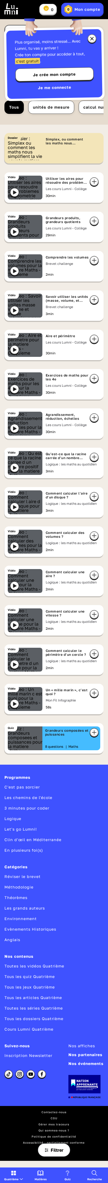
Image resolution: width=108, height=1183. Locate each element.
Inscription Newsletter (28, 1055)
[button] (13, 1175)
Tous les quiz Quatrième (29, 976)
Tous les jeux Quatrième (29, 987)
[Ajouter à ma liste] (94, 181)
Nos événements (86, 1063)
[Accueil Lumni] (11, 8)
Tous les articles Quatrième (33, 997)
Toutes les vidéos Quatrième (34, 966)
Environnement (20, 918)
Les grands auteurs (24, 908)
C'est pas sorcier (22, 787)
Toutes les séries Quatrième (33, 1008)
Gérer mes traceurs (53, 1124)
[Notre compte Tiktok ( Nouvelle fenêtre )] (8, 1074)
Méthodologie (19, 887)
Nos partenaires (85, 1054)
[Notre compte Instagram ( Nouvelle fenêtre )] (20, 1074)
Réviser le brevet (22, 876)
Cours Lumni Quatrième (28, 1029)
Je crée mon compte (54, 74)
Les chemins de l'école (28, 797)
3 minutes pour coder (26, 808)
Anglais (12, 939)
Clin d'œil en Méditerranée (32, 839)
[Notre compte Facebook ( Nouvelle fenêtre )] (42, 1074)
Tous (14, 107)
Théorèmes (15, 897)
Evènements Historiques (30, 929)
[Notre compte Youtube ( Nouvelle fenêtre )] (31, 1074)
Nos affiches (81, 1045)
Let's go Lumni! (20, 829)
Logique (12, 818)
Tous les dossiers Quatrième (33, 1018)
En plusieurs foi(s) (23, 850)
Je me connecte (54, 87)
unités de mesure (51, 107)
